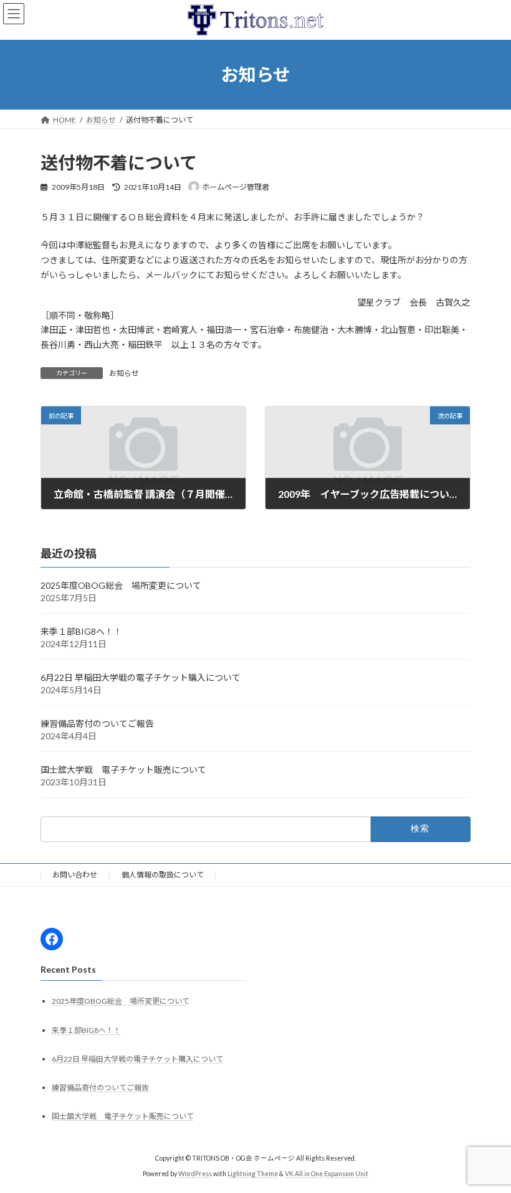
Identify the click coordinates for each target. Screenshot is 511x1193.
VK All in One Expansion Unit (326, 1173)
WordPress (195, 1173)
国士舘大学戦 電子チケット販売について (123, 769)
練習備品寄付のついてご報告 (97, 723)
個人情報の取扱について (163, 874)
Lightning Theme (252, 1173)
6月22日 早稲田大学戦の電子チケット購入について (141, 677)
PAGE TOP (487, 1144)
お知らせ (124, 373)
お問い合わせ (74, 874)
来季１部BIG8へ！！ (81, 631)
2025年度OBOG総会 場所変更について (121, 585)
